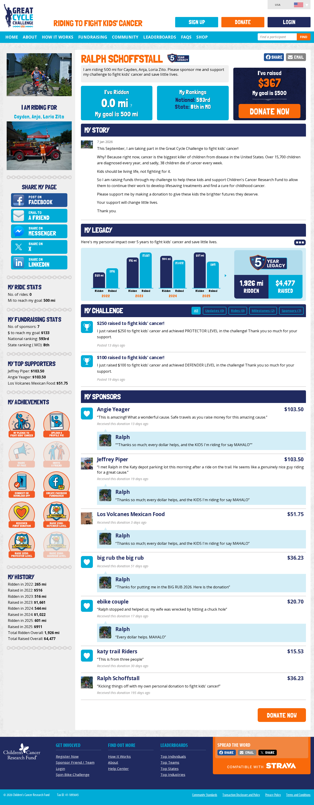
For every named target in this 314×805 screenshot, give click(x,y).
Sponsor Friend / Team (75, 762)
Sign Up (196, 22)
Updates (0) (214, 310)
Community (125, 37)
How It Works (57, 37)
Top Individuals (173, 756)
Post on (40, 200)
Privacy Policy (273, 795)
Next (227, 275)
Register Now (67, 756)
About (30, 37)
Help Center (118, 768)
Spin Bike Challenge (72, 774)
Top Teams (169, 762)
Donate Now (269, 111)
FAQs (186, 37)
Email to (39, 215)
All (196, 310)
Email (299, 57)
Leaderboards (159, 37)
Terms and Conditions (298, 795)
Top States (169, 768)
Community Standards (204, 795)
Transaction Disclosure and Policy (241, 795)
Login (289, 22)
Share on (42, 231)
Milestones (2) (263, 310)
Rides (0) (238, 310)
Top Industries (172, 774)
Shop (202, 37)
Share (277, 57)
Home (11, 37)
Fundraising (92, 37)
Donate (243, 22)
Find (303, 37)
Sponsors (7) (291, 310)
